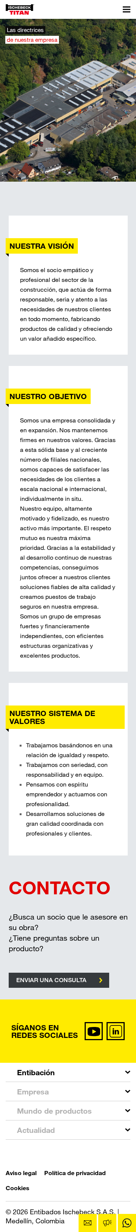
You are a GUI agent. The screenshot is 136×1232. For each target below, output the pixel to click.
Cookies (17, 1187)
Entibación (36, 1072)
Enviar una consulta (51, 980)
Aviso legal (21, 1172)
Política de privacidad (75, 1172)
